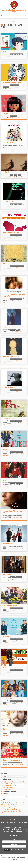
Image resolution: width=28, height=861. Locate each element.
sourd (11, 813)
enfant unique (24, 822)
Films (21, 420)
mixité (2, 811)
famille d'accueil (11, 804)
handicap (15, 827)
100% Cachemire (8, 544)
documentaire (19, 802)
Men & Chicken (7, 575)
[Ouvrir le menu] (25, 15)
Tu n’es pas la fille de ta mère (11, 356)
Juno (4, 667)
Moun (4, 263)
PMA (2, 813)
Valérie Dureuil (10, 88)
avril (10, 21)
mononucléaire (6, 811)
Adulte (11, 174)
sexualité (8, 813)
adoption (9, 56)
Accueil (2, 21)
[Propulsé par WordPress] (16, 859)
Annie (4, 480)
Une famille (6, 172)
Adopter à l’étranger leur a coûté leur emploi (14, 781)
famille (6, 804)
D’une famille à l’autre (9, 418)
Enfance (17, 54)
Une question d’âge (8, 202)
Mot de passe (14, 844)
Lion (4, 729)
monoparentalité (16, 811)
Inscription (22, 849)
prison (5, 813)
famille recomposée (11, 764)
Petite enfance (6, 86)
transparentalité (20, 813)
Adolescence (12, 54)
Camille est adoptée (8, 113)
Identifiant (14, 839)
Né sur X (5, 327)
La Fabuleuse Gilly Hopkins (10, 606)
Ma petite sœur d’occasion (10, 52)
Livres (21, 54)
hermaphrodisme (20, 827)
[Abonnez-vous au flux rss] (1, 15)
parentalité (24, 811)
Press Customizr (23, 857)
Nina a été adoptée (8, 143)
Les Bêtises (6, 449)
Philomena (6, 636)
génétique (14, 579)
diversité (15, 802)
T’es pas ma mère (8, 387)
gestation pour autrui (20, 806)
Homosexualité (21, 809)
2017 (6, 21)
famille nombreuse (17, 804)
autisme (11, 802)
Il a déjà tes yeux (7, 698)
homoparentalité (9, 809)
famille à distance (11, 806)
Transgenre (15, 813)
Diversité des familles (10, 857)
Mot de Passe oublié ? (15, 849)
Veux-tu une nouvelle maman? (11, 232)
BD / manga (12, 85)
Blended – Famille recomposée (11, 760)
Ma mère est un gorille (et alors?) (12, 82)
